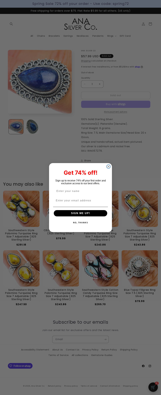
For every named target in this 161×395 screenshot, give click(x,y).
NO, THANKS (80, 223)
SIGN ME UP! (80, 213)
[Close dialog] (108, 166)
